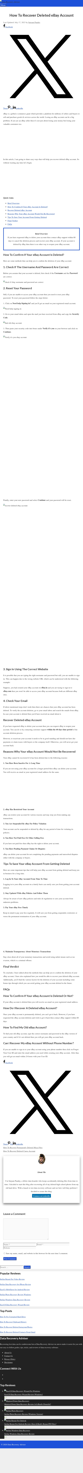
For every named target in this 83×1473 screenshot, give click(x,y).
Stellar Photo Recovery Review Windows (15, 1294)
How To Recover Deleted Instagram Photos (16, 1327)
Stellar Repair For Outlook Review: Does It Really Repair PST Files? (30, 1424)
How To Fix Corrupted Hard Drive (13, 1317)
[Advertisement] (41, 141)
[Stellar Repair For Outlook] (15, 1420)
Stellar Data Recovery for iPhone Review (15, 1284)
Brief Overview (14, 203)
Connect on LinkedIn (41, 1195)
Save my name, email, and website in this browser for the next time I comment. (37, 1253)
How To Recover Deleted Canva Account (19, 1151)
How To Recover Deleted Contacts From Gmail (17, 1332)
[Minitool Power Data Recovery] (16, 1401)
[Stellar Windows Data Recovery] (17, 1430)
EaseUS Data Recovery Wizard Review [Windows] (23, 1394)
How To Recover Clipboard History (13, 1322)
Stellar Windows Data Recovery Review (15, 1299)
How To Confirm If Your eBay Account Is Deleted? (28, 206)
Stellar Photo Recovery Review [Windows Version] (23, 1414)
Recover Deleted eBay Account (20, 210)
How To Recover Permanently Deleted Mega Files (22, 1147)
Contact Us (8, 1356)
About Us (8, 1352)
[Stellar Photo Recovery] (13, 1410)
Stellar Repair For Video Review (12, 1279)
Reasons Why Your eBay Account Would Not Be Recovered (31, 213)
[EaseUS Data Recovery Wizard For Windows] (22, 1391)
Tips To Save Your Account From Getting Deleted (27, 217)
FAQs (10, 224)
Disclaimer (8, 1362)
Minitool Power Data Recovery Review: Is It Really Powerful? (27, 1404)
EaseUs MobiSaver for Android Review (15, 1289)
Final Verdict (13, 220)
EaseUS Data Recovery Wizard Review (15, 1304)
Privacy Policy (9, 1359)
